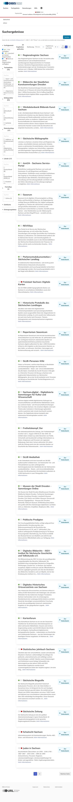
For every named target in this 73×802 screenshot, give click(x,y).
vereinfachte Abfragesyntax (16, 40)
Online (8, 198)
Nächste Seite (65, 774)
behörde (7, 124)
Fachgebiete (15, 8)
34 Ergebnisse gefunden (20, 47)
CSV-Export (63, 46)
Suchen (6, 8)
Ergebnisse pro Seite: (49, 47)
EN (41, 8)
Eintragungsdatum (8, 209)
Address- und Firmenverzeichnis (10, 141)
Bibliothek (6, 19)
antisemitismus (9, 118)
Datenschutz (46, 787)
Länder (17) (7, 158)
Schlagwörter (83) (7, 99)
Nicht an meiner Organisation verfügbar (7, 61)
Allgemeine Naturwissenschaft (10, 92)
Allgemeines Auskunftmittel (8, 150)
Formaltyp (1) (7, 188)
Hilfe (36, 8)
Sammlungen (27, 8)
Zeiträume (6, 204)
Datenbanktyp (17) (8, 129)
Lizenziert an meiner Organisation (8, 55)
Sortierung (30, 47)
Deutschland (8, 170)
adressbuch (7, 111)
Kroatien (7, 182)
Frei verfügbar (6, 50)
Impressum (35, 787)
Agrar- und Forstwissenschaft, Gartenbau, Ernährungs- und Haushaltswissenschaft (11, 83)
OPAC (5, 23)
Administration (58, 787)
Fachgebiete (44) (7, 68)
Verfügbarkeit (7, 45)
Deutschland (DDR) (8, 177)
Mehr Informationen (30, 71)
